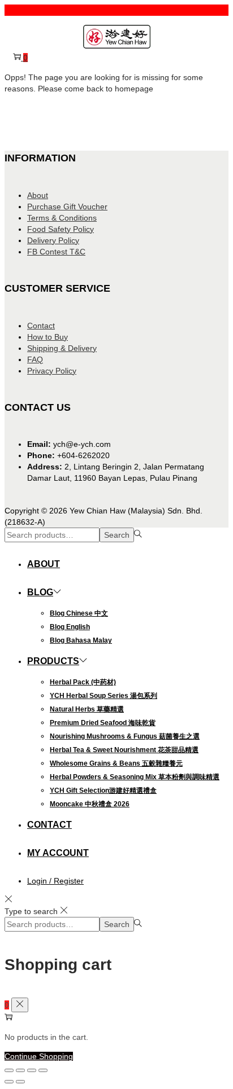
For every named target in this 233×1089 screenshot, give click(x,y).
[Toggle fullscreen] (20, 1070)
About (37, 195)
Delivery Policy (53, 240)
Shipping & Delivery (62, 348)
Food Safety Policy (60, 229)
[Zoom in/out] (9, 1070)
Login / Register (55, 880)
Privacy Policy (51, 370)
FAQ (35, 359)
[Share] (31, 1070)
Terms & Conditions (62, 217)
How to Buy (47, 336)
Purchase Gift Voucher (67, 206)
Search (117, 534)
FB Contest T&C (56, 251)
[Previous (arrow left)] (9, 1081)
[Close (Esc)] (43, 1070)
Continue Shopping (39, 1056)
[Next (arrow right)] (20, 1081)
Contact (41, 325)
